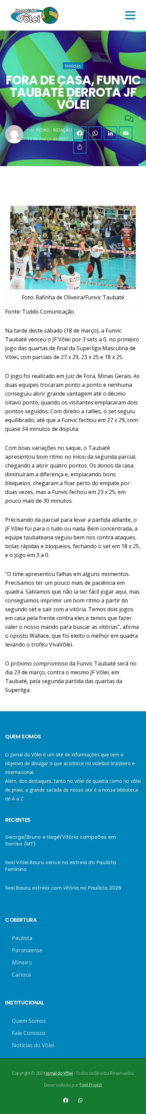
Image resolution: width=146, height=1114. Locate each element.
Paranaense (27, 950)
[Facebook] (80, 133)
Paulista (22, 938)
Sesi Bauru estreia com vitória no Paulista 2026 (63, 887)
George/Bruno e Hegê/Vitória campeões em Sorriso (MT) (60, 840)
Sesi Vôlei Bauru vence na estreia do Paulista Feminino (60, 866)
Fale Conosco (28, 1033)
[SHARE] (80, 147)
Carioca (21, 974)
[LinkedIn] (110, 133)
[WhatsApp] (95, 133)
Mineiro (22, 962)
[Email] (125, 133)
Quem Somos (29, 1021)
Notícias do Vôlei (33, 1045)
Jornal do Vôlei (59, 1073)
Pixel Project (90, 1085)
